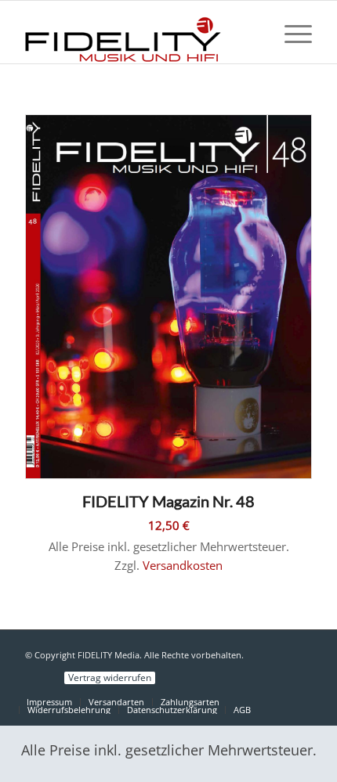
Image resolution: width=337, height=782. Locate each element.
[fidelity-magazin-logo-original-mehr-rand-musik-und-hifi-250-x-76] (139, 32)
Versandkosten (183, 565)
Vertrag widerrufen (109, 678)
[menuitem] (290, 32)
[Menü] (290, 32)
